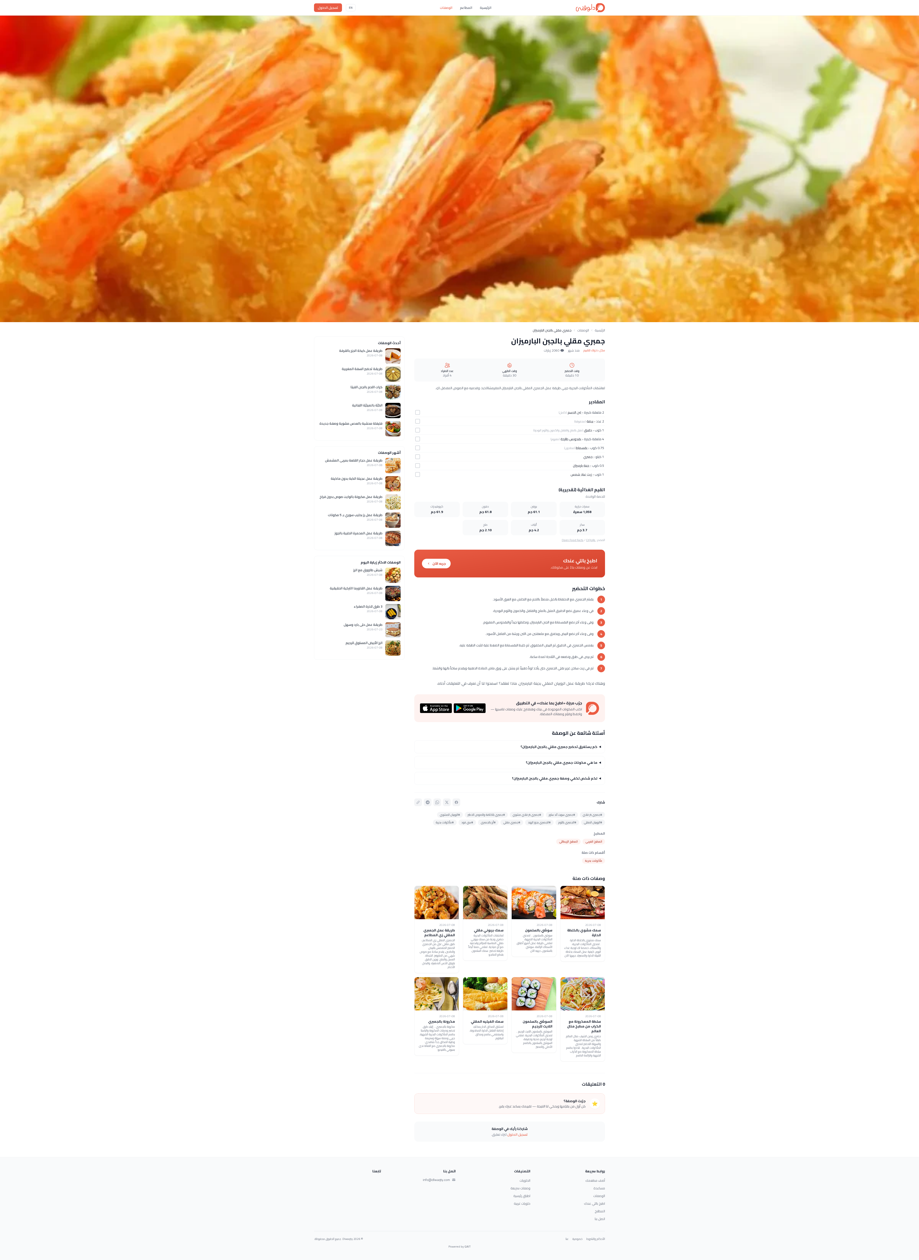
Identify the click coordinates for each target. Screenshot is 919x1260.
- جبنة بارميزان (582, 465)
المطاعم (466, 7)
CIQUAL (591, 540)
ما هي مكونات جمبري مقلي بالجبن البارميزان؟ (561, 762)
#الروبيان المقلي (593, 822)
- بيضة (591, 421)
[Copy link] (418, 802)
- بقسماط (582, 448)
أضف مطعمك (595, 1180)
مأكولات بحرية (593, 860)
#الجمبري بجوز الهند (539, 822)
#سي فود (467, 822)
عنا (567, 1239)
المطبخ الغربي (593, 841)
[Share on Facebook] (456, 802)
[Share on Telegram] (427, 802)
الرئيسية (485, 7)
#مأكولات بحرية (445, 822)
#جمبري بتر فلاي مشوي (527, 814)
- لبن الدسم (575, 412)
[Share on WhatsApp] (437, 802)
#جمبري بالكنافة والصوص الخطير (486, 814)
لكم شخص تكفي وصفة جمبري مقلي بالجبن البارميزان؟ (554, 778)
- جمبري (589, 457)
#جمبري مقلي (511, 822)
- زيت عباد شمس (582, 474)
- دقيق (589, 430)
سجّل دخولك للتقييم (594, 350)
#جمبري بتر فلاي (592, 814)
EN (351, 7)
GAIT (468, 1246)
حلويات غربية (522, 1203)
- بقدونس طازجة (571, 439)
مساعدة (599, 1188)
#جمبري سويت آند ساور (562, 814)
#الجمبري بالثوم (567, 822)
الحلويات (525, 1180)
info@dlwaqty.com (436, 1179)
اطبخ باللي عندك (594, 1203)
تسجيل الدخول (328, 8)
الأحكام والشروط (595, 1239)
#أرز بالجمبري (488, 822)
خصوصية (577, 1239)
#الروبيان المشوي (450, 814)
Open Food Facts (572, 540)
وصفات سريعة (520, 1188)
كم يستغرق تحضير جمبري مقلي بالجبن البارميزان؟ (559, 746)
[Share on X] (447, 802)
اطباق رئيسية (521, 1196)
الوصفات (446, 7)
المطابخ (600, 1211)
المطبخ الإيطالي (568, 841)
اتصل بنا (600, 1219)
